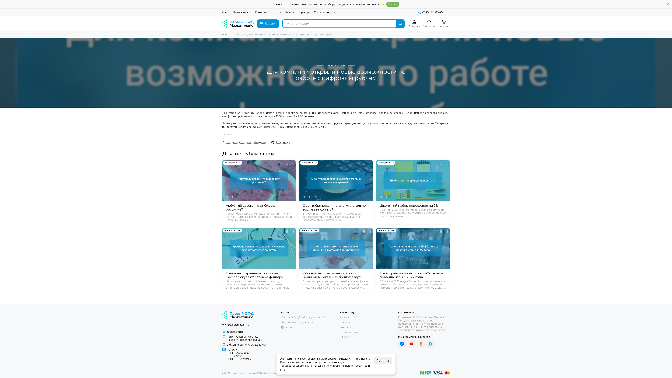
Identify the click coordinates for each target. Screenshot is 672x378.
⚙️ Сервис (287, 327)
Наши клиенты (242, 12)
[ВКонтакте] (402, 344)
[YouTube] (411, 344)
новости (228, 134)
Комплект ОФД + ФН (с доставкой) (303, 317)
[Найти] (400, 23)
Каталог (344, 317)
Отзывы (289, 12)
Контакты (261, 12)
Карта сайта (269, 373)
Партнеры (304, 12)
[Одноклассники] (421, 344)
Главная (226, 34)
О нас (225, 12)
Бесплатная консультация (297, 322)
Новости (275, 12)
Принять (382, 360)
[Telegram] (430, 344)
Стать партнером (324, 12)
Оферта (344, 337)
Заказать (392, 4)
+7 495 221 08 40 (432, 12)
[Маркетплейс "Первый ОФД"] (238, 23)
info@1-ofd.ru (235, 331)
